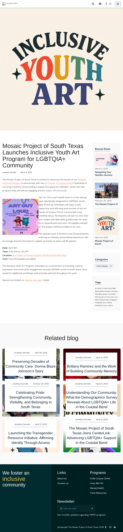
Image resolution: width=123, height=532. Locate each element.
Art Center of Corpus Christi (58, 183)
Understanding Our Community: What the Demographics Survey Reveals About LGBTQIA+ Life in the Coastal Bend (91, 400)
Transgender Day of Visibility (103, 302)
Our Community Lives (110, 297)
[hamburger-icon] (118, 4)
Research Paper (104, 300)
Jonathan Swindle (9, 172)
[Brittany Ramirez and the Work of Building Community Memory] (92, 379)
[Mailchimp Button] (92, 508)
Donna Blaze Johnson (101, 294)
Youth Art (110, 305)
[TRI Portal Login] (100, 3)
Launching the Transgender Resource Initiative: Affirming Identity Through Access (30, 438)
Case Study (114, 291)
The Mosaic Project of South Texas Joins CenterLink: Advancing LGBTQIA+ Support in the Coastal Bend (91, 435)
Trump (105, 305)
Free (109, 294)
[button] (93, 4)
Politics (97, 300)
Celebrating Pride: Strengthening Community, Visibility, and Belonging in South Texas (30, 400)
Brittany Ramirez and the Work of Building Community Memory (91, 368)
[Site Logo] (10, 3)
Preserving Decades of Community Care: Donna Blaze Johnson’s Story (31, 366)
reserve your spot (33, 280)
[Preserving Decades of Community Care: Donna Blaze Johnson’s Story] (31, 379)
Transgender (113, 300)
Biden (114, 288)
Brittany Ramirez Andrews (102, 291)
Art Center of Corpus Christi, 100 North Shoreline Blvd (39, 255)
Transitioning (99, 305)
